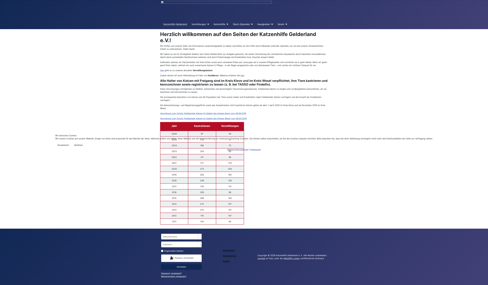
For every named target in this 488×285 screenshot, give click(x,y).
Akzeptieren (63, 145)
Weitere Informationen (237, 149)
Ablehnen (78, 145)
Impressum (255, 149)
